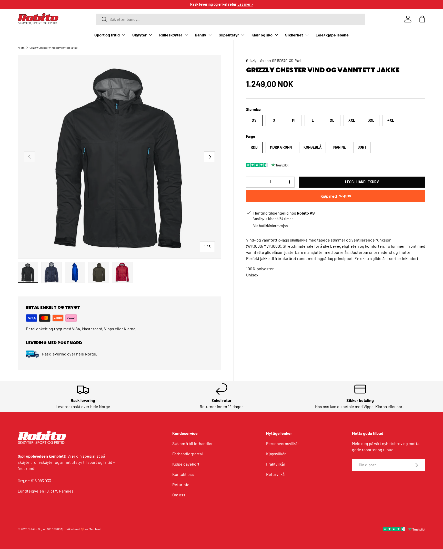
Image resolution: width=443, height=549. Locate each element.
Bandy (200, 34)
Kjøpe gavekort (185, 463)
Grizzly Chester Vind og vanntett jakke (53, 47)
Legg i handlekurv (362, 182)
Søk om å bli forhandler (192, 443)
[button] (422, 19)
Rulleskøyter (170, 34)
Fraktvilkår (275, 463)
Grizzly (251, 61)
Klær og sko (262, 34)
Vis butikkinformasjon (270, 226)
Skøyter (139, 34)
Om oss (178, 494)
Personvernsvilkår (282, 443)
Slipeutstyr (229, 34)
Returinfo (180, 484)
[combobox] (230, 19)
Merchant (95, 529)
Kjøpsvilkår (276, 453)
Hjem (21, 47)
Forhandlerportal (187, 453)
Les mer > (245, 4)
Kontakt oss (183, 474)
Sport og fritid (107, 34)
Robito (32, 529)
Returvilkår (276, 474)
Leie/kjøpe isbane (332, 34)
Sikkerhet (294, 34)
